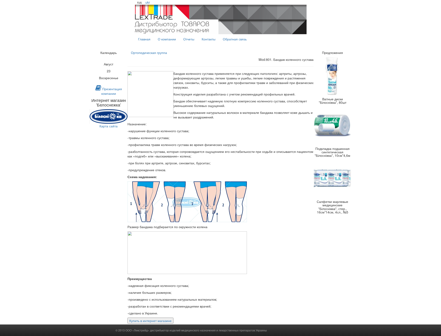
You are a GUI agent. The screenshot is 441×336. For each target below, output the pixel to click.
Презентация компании (111, 91)
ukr (147, 2)
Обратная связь (235, 39)
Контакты (208, 39)
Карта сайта (108, 126)
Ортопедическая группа (149, 52)
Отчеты (188, 39)
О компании (167, 39)
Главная (144, 39)
